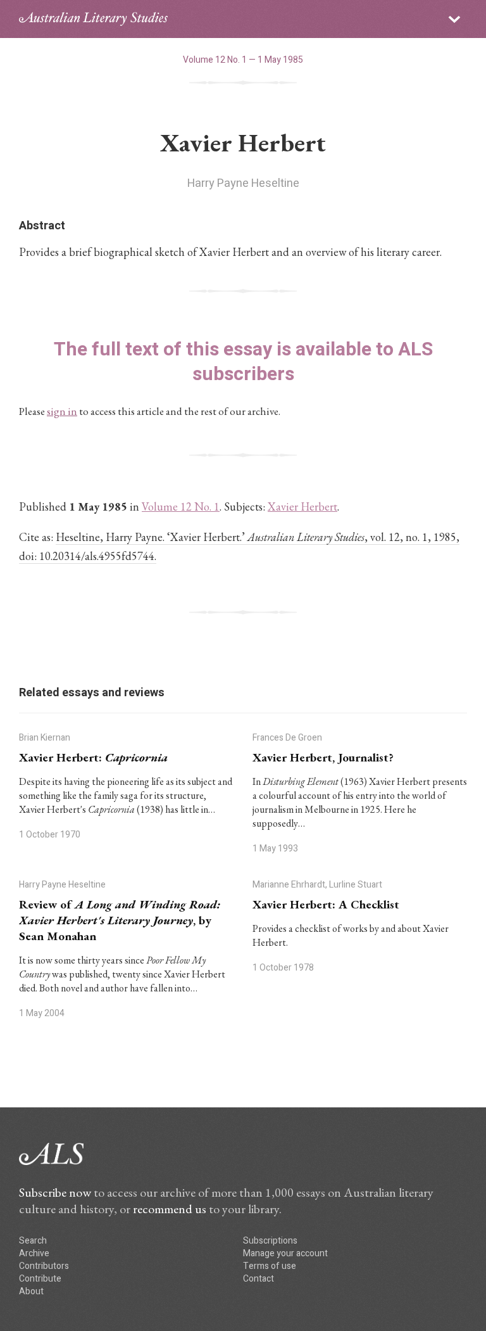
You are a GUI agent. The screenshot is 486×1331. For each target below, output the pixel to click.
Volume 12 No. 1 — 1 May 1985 (243, 60)
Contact (258, 1278)
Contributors (44, 1266)
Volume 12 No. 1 (181, 506)
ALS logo (93, 19)
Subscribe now (55, 1192)
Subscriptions (270, 1240)
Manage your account (285, 1253)
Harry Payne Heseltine (243, 183)
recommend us (169, 1208)
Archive (34, 1253)
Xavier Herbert (302, 506)
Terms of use (269, 1266)
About (31, 1291)
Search (33, 1240)
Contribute (40, 1278)
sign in (62, 411)
